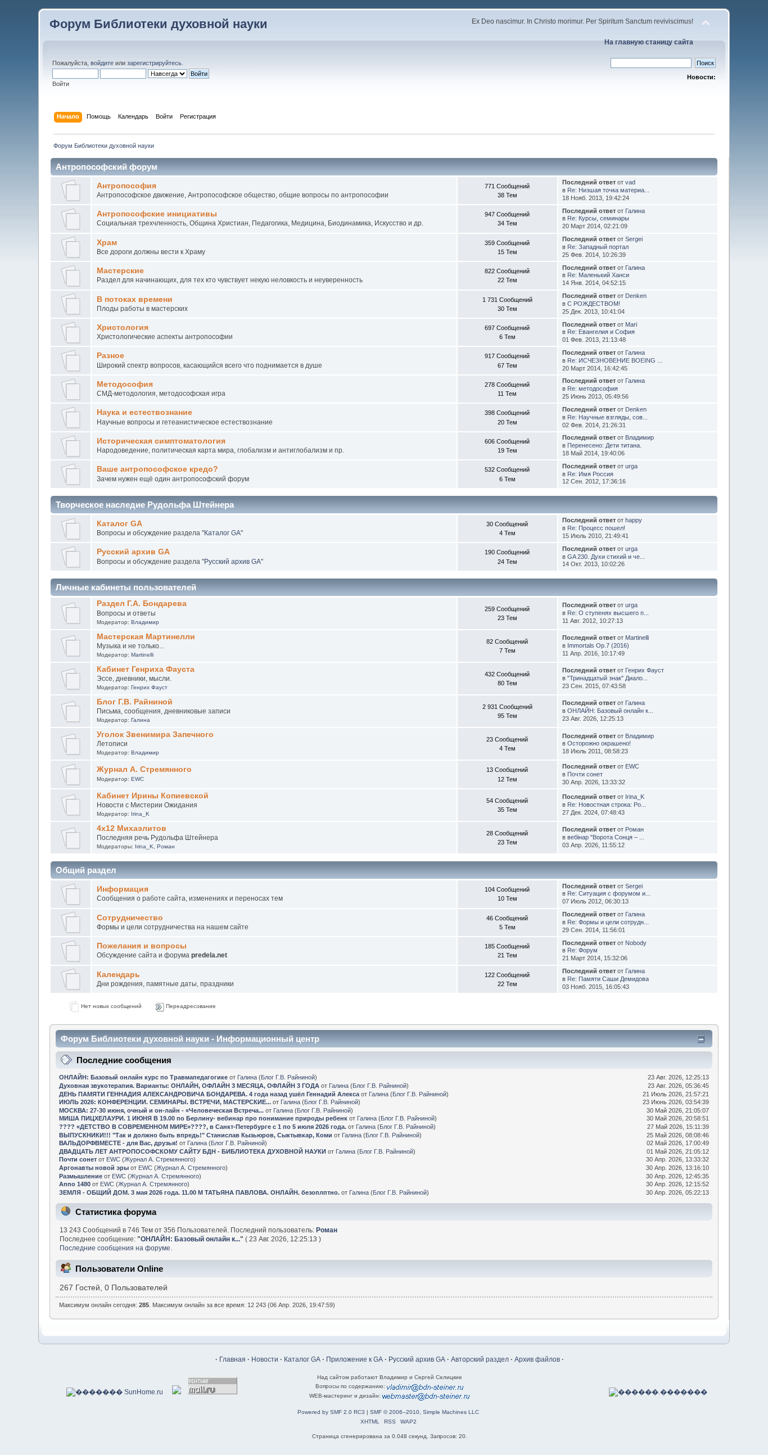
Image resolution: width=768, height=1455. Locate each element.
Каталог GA (119, 523)
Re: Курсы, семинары (598, 218)
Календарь (118, 974)
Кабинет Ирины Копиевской (153, 796)
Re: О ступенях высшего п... (608, 612)
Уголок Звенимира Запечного (155, 734)
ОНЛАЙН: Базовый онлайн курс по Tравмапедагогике (143, 1077)
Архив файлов (537, 1359)
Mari (631, 324)
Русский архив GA (133, 552)
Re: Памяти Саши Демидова (608, 978)
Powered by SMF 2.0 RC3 (331, 1412)
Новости (264, 1359)
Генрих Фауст (149, 687)
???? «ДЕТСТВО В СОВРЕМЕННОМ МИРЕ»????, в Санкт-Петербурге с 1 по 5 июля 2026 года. (202, 1126)
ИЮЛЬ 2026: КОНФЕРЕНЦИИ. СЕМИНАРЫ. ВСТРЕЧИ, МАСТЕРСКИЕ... (165, 1102)
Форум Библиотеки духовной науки (158, 24)
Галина (635, 210)
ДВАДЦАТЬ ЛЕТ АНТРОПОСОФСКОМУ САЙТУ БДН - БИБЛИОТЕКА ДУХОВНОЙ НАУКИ (192, 1151)
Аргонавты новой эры (94, 1167)
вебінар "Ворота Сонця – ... (605, 837)
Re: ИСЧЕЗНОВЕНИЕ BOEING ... (614, 360)
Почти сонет (585, 774)
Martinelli (142, 655)
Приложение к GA (354, 1359)
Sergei (634, 239)
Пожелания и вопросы (142, 946)
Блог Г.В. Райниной (135, 702)
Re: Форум (582, 950)
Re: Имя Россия (590, 474)
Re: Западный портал (598, 246)
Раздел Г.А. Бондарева (142, 603)
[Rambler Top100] (176, 1392)
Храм (107, 242)
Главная (232, 1359)
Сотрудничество (130, 918)
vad (630, 182)
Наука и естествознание (144, 412)
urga (631, 466)
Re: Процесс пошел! (596, 528)
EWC (137, 779)
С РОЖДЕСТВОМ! (593, 303)
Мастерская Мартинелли (146, 636)
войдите (102, 63)
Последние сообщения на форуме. (116, 1248)
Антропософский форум (106, 166)
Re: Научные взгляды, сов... (607, 417)
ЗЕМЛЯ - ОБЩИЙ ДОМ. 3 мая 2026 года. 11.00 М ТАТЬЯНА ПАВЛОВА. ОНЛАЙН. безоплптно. (199, 1192)
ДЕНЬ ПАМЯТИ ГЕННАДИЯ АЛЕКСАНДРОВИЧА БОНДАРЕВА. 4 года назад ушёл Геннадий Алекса (209, 1094)
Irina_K (140, 814)
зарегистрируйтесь (154, 63)
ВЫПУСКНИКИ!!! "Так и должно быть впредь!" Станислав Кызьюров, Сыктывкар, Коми (195, 1135)
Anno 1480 (75, 1184)
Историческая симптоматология (161, 441)
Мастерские (120, 270)
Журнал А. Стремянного (144, 769)
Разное (110, 355)
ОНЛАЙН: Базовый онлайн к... (610, 710)
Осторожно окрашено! (599, 743)
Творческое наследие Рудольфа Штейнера (145, 504)
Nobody (636, 942)
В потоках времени (135, 299)
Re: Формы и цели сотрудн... (608, 922)
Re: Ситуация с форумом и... (608, 893)
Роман (166, 846)
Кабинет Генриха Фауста (146, 669)
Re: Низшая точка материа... (608, 190)
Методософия (125, 384)
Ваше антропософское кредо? (157, 469)
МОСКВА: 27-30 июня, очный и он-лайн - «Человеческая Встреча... (161, 1110)
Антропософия (126, 186)
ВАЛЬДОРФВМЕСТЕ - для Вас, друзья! (118, 1143)
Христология (122, 327)
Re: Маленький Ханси (598, 275)
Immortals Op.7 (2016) (598, 645)
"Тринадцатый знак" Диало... (607, 678)
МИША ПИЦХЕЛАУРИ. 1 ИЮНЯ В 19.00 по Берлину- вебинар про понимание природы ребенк (203, 1118)
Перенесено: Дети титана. (604, 445)
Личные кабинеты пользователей (126, 587)
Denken (636, 295)
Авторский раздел (480, 1359)
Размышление (80, 1176)
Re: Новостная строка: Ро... (606, 804)
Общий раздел (86, 870)
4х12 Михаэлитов (131, 828)
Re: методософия (592, 388)
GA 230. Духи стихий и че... (606, 556)
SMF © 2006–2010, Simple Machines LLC (424, 1412)
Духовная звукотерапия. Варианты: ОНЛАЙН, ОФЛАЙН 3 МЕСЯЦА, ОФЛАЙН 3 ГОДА (189, 1085)
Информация (122, 889)
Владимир (639, 437)
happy (633, 520)
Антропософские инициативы (157, 214)
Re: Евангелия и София (601, 331)
